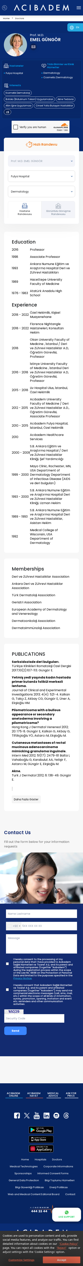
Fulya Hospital (14, 73)
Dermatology (51, 73)
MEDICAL (53, 1094)
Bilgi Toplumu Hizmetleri (60, 1180)
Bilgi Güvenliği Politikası (29, 1187)
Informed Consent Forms (53, 1173)
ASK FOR (71, 1094)
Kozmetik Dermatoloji (18, 92)
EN (77, 27)
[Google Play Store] (41, 1130)
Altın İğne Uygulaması (18, 105)
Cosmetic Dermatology (58, 77)
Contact (70, 1194)
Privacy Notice (22, 978)
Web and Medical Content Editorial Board (33, 1194)
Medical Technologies (24, 1166)
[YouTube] (37, 1115)
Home (25, 1159)
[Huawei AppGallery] (41, 1148)
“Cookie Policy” (68, 1244)
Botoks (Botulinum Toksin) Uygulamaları (29, 99)
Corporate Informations (58, 1166)
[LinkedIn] (46, 1115)
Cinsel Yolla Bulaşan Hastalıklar (54, 105)
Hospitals (40, 1159)
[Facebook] (17, 1115)
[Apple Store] (41, 1139)
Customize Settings (21, 1260)
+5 (7, 112)
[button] (13, 926)
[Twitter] (27, 1115)
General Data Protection (24, 1180)
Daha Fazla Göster (26, 799)
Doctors (57, 1159)
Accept (61, 1260)
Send (15, 1031)
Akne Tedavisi (66, 99)
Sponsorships (23, 1173)
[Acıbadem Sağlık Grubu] (41, 7)
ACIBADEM (13, 1094)
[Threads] (66, 1115)
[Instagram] (56, 1115)
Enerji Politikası (59, 1187)
